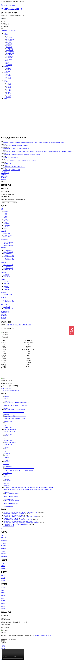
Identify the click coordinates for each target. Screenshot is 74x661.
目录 (7, 62)
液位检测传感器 (10, 53)
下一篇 (10, 390)
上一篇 (6, 388)
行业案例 (8, 69)
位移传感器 (9, 44)
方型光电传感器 (7, 151)
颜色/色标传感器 (7, 164)
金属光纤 (58, 142)
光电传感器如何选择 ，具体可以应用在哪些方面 (15, 524)
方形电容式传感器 (15, 170)
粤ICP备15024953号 (40, 635)
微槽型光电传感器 (8, 148)
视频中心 (8, 92)
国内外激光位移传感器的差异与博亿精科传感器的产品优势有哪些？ (20, 523)
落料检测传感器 (10, 51)
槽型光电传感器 (10, 39)
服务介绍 (3, 575)
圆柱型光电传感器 (16, 151)
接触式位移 (6, 157)
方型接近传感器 (17, 154)
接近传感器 (9, 42)
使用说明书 (9, 65)
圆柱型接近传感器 (8, 154)
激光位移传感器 (14, 157)
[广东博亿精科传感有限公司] (12, 9)
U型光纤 (35, 142)
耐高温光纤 (45, 142)
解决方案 (5, 66)
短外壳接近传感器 (35, 154)
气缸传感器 (9, 59)
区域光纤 (15, 142)
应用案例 (8, 68)
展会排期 (8, 90)
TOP (2, 528)
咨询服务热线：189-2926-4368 (8, 30)
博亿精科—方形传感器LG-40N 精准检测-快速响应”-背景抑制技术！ (20, 512)
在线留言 (3, 578)
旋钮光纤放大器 (24, 145)
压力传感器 (9, 57)
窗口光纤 (20, 142)
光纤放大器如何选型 (8, 526)
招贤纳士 (8, 89)
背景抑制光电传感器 (35, 151)
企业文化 (8, 84)
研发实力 (8, 74)
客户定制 (8, 75)
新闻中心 (5, 80)
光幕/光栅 (8, 45)
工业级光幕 (33, 160)
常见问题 (8, 95)
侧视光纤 (25, 142)
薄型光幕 (5, 160)
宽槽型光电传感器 (26, 148)
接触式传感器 (9, 56)
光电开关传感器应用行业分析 (10, 518)
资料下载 (5, 60)
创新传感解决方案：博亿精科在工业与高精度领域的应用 (17, 519)
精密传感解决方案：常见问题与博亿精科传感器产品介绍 (17, 521)
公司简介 (8, 83)
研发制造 (5, 72)
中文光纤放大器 (7, 145)
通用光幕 (16, 160)
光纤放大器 (9, 37)
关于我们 (5, 81)
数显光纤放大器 (16, 145)
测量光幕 (21, 160)
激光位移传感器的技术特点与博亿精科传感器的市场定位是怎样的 (20, 516)
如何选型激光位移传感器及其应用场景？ (13, 513)
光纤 (7, 36)
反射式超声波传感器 (19, 167)
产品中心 (5, 34)
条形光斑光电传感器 (67, 151)
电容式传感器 (9, 50)
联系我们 (8, 97)
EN (1, 4)
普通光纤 (5, 142)
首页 (4, 33)
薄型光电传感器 (25, 151)
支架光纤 (30, 142)
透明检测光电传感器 (45, 151)
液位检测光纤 (52, 142)
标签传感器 (9, 54)
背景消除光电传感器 (56, 151)
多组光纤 (40, 142)
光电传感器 (9, 41)
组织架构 (8, 87)
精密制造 (8, 77)
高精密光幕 (11, 160)
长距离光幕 (27, 160)
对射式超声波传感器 (8, 167)
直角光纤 (10, 142)
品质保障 (8, 78)
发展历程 (8, 86)
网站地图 (48, 635)
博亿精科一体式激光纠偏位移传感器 (12, 515)
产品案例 (8, 71)
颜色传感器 (9, 47)
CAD (7, 63)
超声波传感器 (9, 48)
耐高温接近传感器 (26, 154)
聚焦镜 (62, 142)
